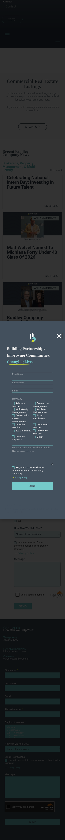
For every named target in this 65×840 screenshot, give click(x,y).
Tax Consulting (23, 430)
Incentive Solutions (18, 426)
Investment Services (40, 432)
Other (39, 436)
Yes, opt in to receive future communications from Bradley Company (28, 470)
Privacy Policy (20, 477)
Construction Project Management (20, 418)
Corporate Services (40, 426)
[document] (32, 420)
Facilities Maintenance (39, 411)
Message (32, 443)
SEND (33, 486)
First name (32, 370)
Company (32, 395)
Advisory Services (18, 405)
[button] (59, 336)
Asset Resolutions (39, 417)
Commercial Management (41, 405)
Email (32, 386)
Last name (32, 378)
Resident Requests (18, 438)
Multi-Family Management (20, 411)
